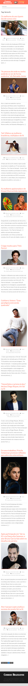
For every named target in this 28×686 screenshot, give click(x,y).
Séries (15, 99)
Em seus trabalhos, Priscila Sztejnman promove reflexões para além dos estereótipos (13, 452)
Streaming (19, 99)
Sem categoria (21, 40)
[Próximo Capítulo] (20, 2)
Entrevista (15, 216)
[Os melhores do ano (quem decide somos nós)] (14, 28)
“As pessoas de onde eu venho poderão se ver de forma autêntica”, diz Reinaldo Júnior (13, 73)
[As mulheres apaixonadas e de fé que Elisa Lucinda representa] (14, 201)
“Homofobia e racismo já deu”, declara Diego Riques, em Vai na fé (13, 386)
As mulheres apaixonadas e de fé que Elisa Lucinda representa (14, 189)
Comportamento (8, 216)
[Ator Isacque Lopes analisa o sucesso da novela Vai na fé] (14, 618)
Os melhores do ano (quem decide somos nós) (12, 17)
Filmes (8, 99)
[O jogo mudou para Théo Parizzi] (14, 257)
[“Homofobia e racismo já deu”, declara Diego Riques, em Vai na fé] (14, 400)
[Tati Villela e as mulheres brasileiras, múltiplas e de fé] (14, 146)
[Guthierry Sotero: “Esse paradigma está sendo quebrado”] (14, 326)
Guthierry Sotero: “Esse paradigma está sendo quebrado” (11, 302)
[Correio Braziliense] (8, 2)
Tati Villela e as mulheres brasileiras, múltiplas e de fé (12, 134)
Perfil (23, 159)
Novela (11, 99)
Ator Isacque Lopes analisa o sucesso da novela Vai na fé (12, 608)
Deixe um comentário (12, 40)
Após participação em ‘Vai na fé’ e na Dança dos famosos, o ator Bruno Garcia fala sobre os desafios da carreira (14, 537)
